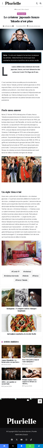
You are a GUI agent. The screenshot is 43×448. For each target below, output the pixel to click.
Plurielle (34, 431)
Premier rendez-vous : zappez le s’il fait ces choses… (29, 382)
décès (26, 276)
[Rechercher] (41, 4)
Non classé (25, 9)
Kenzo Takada (22, 280)
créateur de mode (12, 276)
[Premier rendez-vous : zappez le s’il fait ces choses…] (31, 373)
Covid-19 (16, 271)
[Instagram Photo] (7, 405)
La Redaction (8, 26)
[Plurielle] (13, 3)
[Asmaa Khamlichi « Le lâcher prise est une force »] (11, 351)
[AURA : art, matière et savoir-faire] (11, 374)
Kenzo (36, 276)
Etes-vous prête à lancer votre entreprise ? (30, 361)
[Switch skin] (37, 4)
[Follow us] (40, 401)
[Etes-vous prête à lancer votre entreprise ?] (31, 351)
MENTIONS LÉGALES (21, 434)
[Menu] (3, 4)
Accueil (18, 9)
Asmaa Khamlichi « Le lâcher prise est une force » (11, 361)
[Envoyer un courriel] (13, 26)
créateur (28, 271)
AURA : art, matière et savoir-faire (9, 383)
